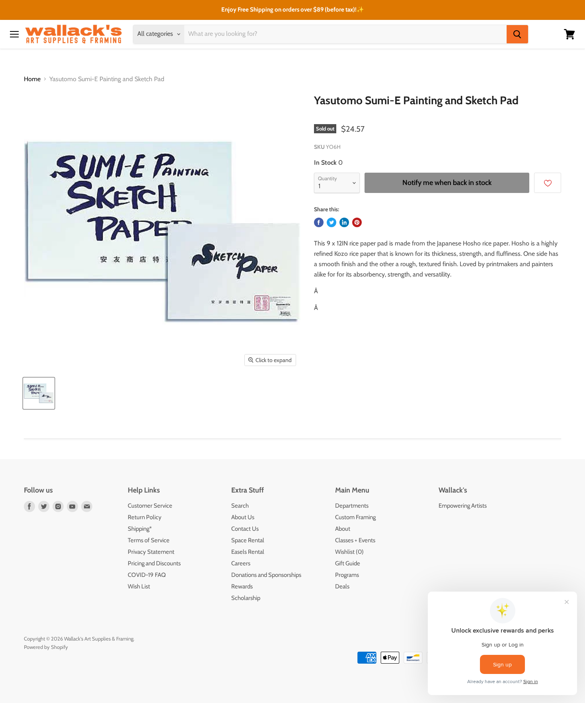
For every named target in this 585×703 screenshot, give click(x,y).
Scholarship (245, 598)
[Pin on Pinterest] (357, 222)
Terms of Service (149, 540)
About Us (242, 517)
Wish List (139, 586)
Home (32, 79)
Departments (352, 505)
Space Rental (247, 540)
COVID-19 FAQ (147, 574)
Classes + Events (355, 540)
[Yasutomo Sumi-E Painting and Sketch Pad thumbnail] (39, 393)
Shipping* (140, 528)
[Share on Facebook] (319, 222)
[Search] (517, 34)
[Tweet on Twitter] (331, 222)
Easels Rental (247, 551)
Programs (347, 574)
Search (240, 505)
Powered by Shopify (46, 647)
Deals (342, 586)
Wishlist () (349, 551)
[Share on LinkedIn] (344, 222)
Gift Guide (347, 563)
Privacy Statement (151, 551)
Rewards (242, 586)
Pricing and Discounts (154, 563)
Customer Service (150, 505)
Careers (240, 563)
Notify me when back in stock (446, 182)
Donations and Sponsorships (266, 574)
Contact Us (245, 528)
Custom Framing (355, 517)
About (342, 528)
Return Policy (145, 517)
